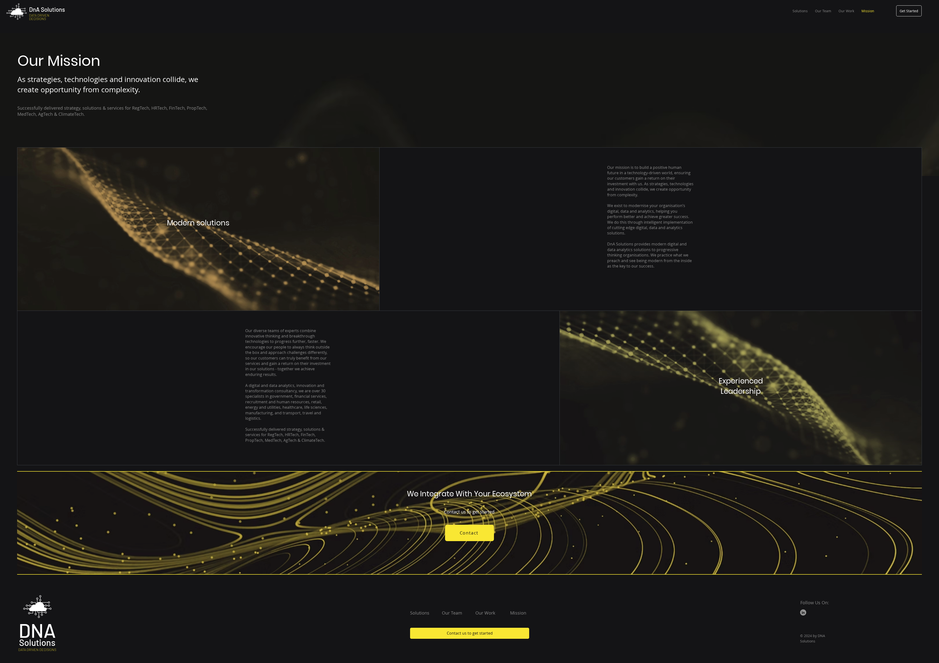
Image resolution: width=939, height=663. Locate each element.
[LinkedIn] (803, 612)
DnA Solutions (47, 9)
